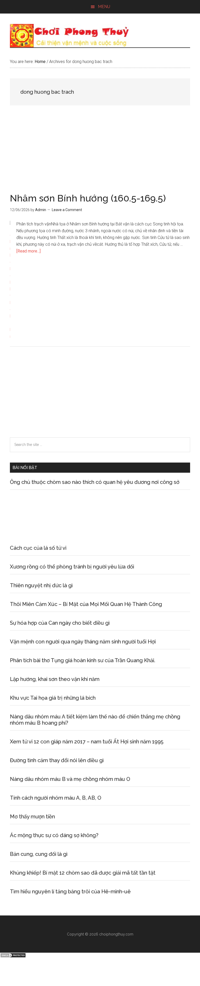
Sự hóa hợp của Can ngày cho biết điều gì (60, 623)
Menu (104, 6)
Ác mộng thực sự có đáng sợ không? (54, 835)
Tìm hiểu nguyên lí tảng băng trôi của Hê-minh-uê (70, 891)
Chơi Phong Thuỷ (100, 35)
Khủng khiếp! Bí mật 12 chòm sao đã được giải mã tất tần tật (82, 873)
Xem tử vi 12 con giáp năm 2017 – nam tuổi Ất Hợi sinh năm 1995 (86, 741)
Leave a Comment (67, 210)
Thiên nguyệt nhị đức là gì (41, 585)
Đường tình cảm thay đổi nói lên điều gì (57, 760)
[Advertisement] (100, 154)
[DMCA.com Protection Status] (13, 956)
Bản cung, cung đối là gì (38, 854)
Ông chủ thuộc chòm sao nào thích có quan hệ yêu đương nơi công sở (94, 482)
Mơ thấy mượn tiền (32, 816)
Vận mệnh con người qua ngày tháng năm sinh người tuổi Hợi (83, 642)
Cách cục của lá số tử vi (38, 548)
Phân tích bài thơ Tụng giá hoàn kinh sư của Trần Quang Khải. (82, 660)
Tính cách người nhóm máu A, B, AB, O (55, 798)
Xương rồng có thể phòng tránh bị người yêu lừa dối (72, 567)
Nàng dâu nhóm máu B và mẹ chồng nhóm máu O (70, 779)
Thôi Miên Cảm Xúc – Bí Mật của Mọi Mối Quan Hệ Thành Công (86, 604)
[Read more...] (28, 251)
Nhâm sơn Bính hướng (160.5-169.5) (88, 198)
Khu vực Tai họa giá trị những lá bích (53, 698)
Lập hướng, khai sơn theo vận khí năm (54, 679)
